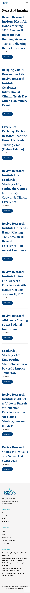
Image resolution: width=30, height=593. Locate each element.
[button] (27, 2)
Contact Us (5, 522)
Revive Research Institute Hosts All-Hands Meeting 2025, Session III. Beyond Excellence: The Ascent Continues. (15, 237)
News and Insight (5, 51)
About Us (4, 516)
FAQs (3, 531)
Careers (4, 534)
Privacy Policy (6, 543)
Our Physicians (6, 537)
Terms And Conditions (8, 540)
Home (3, 513)
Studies (4, 519)
